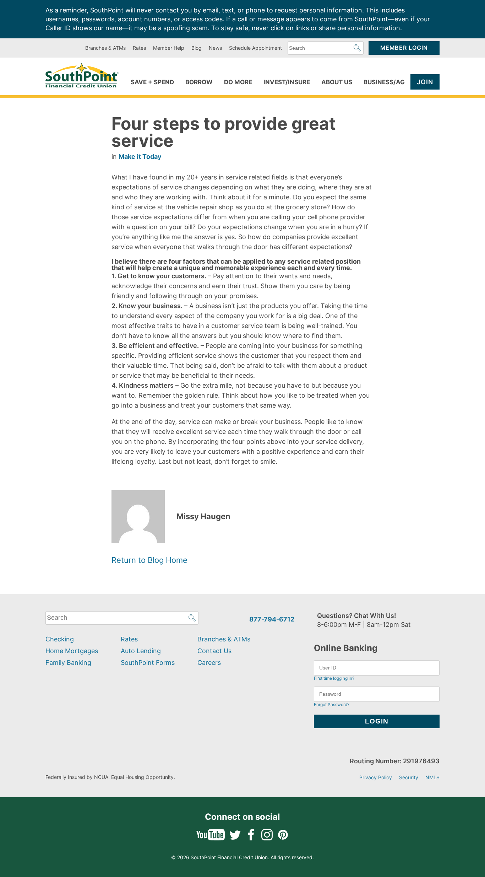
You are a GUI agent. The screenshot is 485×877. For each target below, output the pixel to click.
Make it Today (140, 156)
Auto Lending (141, 651)
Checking (59, 639)
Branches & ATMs (105, 48)
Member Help (168, 48)
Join (425, 82)
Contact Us (214, 651)
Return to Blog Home (149, 560)
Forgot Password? (331, 704)
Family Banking (68, 662)
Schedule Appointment (255, 48)
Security (408, 777)
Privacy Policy (375, 777)
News (215, 48)
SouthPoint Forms (148, 662)
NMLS (432, 777)
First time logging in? (334, 678)
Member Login (404, 47)
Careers (209, 662)
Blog (196, 48)
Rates (139, 48)
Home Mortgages (71, 651)
